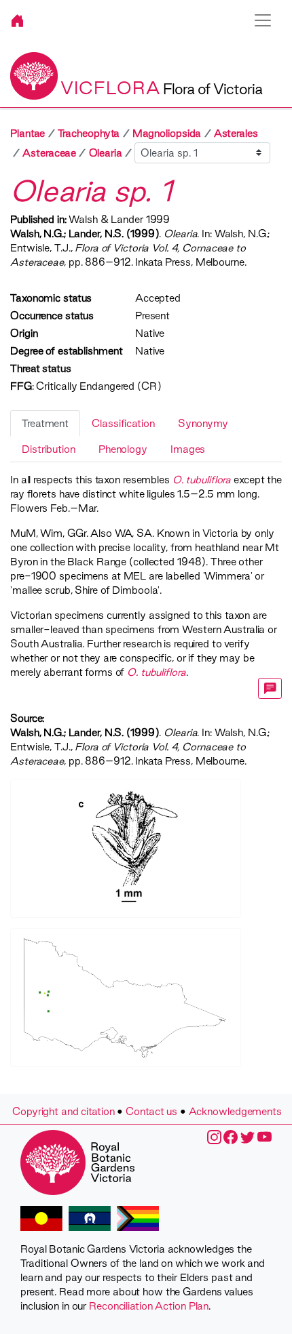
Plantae (27, 133)
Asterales (236, 133)
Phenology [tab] (122, 449)
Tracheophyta (89, 133)
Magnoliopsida (167, 133)
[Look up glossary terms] (270, 688)
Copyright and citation (63, 1111)
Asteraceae (49, 153)
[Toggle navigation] (263, 20)
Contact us (151, 1111)
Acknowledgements (235, 1111)
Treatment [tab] (45, 423)
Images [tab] (187, 449)
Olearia (105, 153)
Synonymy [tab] (203, 423)
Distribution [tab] (48, 449)
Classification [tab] (123, 423)
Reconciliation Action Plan (148, 1306)
